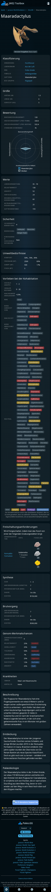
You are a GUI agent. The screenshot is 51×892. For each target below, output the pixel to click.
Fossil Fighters (25, 872)
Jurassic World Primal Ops (25, 857)
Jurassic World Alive (25, 842)
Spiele (3, 10)
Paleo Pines (25, 867)
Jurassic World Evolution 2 (16, 10)
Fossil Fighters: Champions (25, 870)
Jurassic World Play (25, 855)
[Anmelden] (48, 3)
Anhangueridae (31, 74)
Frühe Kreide (30, 70)
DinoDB (30, 10)
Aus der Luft (30, 66)
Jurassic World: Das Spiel (25, 845)
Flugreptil (28, 81)
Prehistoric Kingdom (25, 865)
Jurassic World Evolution (25, 852)
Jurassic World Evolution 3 (25, 847)
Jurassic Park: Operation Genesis (25, 862)
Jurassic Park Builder (25, 860)
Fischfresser (29, 63)
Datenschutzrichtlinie (26, 879)
